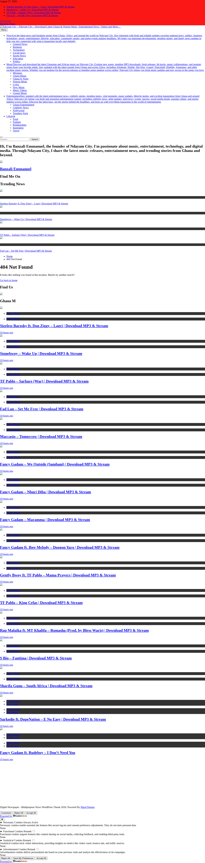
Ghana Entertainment (23, 104)
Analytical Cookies (12, 840)
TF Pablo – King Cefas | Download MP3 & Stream (41, 603)
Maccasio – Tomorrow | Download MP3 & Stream (41, 436)
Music (105, 67)
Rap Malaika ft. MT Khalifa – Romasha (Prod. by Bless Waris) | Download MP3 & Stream (74, 630)
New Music (19, 87)
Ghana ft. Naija (20, 78)
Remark (28, 831)
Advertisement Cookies (15, 849)
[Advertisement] (96, 783)
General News (20, 44)
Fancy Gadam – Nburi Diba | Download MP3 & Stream (45, 492)
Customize (6, 813)
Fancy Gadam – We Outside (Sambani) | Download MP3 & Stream (55, 464)
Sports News (19, 55)
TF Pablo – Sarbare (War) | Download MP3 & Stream (33, 12)
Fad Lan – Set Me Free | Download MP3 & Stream (32, 15)
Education (18, 58)
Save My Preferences (23, 858)
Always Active (30, 822)
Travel (16, 130)
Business (17, 47)
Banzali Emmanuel (15, 169)
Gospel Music (20, 93)
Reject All (18, 813)
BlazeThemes (87, 807)
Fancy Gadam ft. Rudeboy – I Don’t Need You (37, 753)
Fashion (17, 122)
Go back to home (8, 280)
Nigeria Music (20, 81)
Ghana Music (19, 76)
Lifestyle (10, 116)
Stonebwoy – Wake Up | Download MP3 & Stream (32, 9)
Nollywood (18, 110)
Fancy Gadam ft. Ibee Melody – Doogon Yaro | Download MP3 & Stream (59, 547)
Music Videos (20, 90)
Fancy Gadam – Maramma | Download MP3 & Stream (45, 520)
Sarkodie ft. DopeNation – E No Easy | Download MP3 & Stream (53, 719)
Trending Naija (20, 113)
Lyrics (16, 84)
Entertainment (102, 99)
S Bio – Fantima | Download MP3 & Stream (36, 658)
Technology (19, 50)
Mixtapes (17, 73)
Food (15, 119)
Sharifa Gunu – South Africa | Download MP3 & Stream (46, 686)
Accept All (31, 813)
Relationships (19, 125)
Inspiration (18, 127)
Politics (16, 61)
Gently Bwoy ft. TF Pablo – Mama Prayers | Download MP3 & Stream (58, 575)
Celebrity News (21, 107)
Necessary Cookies (13, 822)
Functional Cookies (13, 831)
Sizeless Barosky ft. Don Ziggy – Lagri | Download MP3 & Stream (40, 6)
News (104, 38)
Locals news (19, 52)
